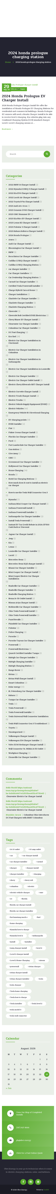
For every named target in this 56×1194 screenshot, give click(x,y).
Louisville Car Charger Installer (22, 551)
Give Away (13, 453)
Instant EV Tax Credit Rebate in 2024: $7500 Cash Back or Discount (28, 526)
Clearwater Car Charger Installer (23, 324)
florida (24, 899)
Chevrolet (12, 311)
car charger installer (17, 269)
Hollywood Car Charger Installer (23, 466)
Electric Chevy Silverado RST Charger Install (28, 384)
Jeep (10, 539)
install (12, 942)
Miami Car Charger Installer (21, 568)
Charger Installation (17, 294)
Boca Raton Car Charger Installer (23, 256)
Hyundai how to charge (19, 930)
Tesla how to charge (18, 997)
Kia (10, 543)
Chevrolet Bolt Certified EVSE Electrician (27, 315)
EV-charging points (17, 420)
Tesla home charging (19, 991)
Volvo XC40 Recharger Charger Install (25, 745)
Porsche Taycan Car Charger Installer (25, 641)
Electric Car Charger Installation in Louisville (29, 369)
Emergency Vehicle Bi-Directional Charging (28, 413)
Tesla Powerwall (15, 708)
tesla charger (15, 985)
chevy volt (29, 880)
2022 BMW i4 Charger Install (21, 185)
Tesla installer (16, 1004)
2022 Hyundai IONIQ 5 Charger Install (26, 189)
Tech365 (46, 1189)
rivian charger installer (19, 979)
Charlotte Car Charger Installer (22, 298)
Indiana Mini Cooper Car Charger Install (27, 504)
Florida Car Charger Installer (21, 437)
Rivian (11, 674)
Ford (10, 441)
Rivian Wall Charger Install (20, 679)
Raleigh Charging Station (20, 666)
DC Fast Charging (16, 332)
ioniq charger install (18, 948)
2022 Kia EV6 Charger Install (21, 193)
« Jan (8, 1088)
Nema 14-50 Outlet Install (20, 598)
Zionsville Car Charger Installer (23, 757)
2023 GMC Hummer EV (19, 214)
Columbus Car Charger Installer (23, 328)
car (11, 856)
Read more (6, 129)
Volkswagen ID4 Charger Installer (23, 740)
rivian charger (35, 967)
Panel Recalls (14, 620)
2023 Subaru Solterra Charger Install (25, 231)
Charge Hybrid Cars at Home (21, 290)
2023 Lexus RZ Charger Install (22, 223)
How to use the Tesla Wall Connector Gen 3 (28, 492)
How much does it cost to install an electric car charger (28, 484)
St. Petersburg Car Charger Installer (24, 691)
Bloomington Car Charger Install (23, 248)
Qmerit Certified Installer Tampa (23, 653)
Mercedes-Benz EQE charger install (25, 564)
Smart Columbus (16, 683)
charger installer (17, 874)
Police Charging (15, 632)
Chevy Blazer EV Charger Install (23, 320)
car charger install (30, 856)
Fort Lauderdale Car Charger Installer (25, 445)
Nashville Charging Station (20, 594)
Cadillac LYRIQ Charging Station (23, 265)
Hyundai (12, 500)
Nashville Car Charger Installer (22, 586)
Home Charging (15, 470)
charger (13, 868)
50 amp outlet (35, 849)
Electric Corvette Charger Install (23, 392)
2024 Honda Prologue (18, 235)
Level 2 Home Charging (20, 960)
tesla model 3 (15, 1010)
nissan (42, 960)
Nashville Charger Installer (20, 590)
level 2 (39, 948)
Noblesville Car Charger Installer (23, 607)
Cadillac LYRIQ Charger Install (22, 261)
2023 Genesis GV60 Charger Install (24, 210)
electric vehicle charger (20, 893)
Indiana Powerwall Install (20, 508)
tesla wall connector (18, 1016)
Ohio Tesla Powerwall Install (21, 611)
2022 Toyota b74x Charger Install (23, 202)
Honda (11, 475)
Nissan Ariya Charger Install (21, 603)
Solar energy (14, 687)
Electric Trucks (15, 400)
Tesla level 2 (37, 1004)
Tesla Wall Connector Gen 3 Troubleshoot (27, 724)
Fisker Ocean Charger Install (21, 432)
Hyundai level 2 (16, 936)
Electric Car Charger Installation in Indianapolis (24, 360)
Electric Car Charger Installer (21, 376)
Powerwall (13, 645)
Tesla (10, 704)
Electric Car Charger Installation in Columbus (24, 351)
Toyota (11, 728)
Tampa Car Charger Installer (21, 700)
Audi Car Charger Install (19, 244)
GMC (10, 458)
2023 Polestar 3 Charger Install (22, 227)
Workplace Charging (17, 753)
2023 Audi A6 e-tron (17, 206)
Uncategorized (15, 732)
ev (11, 899)
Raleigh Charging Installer (20, 662)
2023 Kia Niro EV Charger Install (23, 219)
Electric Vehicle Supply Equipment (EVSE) (27, 404)
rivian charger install (18, 973)
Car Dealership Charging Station (23, 277)
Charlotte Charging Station (20, 307)
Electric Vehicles (16, 408)
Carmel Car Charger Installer (21, 282)
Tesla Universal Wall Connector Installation (28, 716)
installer (28, 942)
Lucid (11, 555)
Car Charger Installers (18, 273)
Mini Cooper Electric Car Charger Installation (23, 577)
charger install (33, 868)
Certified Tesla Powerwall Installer (24, 286)
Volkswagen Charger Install (21, 736)
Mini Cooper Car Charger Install (23, 572)
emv (41, 893)
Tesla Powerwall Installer (20, 712)
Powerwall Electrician (18, 649)
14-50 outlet (15, 849)
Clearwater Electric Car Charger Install (24, 796)
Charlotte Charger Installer (20, 303)
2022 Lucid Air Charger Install (22, 197)
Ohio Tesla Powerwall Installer (22, 615)
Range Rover (14, 670)
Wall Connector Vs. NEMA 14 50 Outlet (25, 749)
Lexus (11, 547)
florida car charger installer (21, 911)
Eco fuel (12, 336)
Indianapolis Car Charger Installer (24, 516)
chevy (12, 880)
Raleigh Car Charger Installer (21, 657)
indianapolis (38, 936)
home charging (16, 923)
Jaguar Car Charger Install (20, 534)
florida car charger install (20, 905)
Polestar (12, 628)
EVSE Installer (15, 424)
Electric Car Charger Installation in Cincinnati (24, 341)
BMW (11, 252)
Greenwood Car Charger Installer (23, 462)
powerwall (14, 967)
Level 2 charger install (19, 954)
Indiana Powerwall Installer (21, 512)
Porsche (12, 636)
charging (37, 874)
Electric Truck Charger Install (22, 396)
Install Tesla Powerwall (19, 521)
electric (31, 886)
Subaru (11, 695)
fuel (38, 917)
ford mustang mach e (18, 917)
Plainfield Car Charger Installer (22, 624)
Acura (11, 240)
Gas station (13, 449)
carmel (40, 862)
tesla (41, 979)
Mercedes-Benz (15, 560)
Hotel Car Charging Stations (21, 479)
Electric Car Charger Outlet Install (23, 380)
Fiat (10, 428)
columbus (14, 886)
